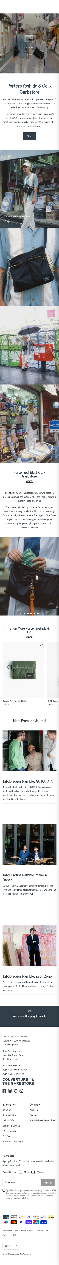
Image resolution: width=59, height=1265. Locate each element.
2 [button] (28, 1021)
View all (29, 480)
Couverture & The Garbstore (20, 1254)
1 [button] (25, 1021)
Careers (33, 1115)
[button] (21, 613)
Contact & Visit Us (11, 1125)
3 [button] (31, 1021)
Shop (29, 136)
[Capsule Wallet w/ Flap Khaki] (23, 670)
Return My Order (27, 1230)
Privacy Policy (22, 1198)
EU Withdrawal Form (10, 1230)
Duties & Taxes (42, 1230)
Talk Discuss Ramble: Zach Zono (27, 976)
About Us (34, 1109)
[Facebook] (4, 1091)
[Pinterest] (15, 1091)
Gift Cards (7, 1136)
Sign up (48, 1182)
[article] (29, 893)
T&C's (14, 1235)
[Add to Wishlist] (41, 645)
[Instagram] (10, 1091)
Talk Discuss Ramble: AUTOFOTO (28, 781)
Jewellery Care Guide (13, 1141)
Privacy (5, 1235)
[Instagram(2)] (21, 1091)
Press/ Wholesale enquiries (42, 1120)
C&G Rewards (9, 1131)
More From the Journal (29, 721)
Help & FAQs (8, 1120)
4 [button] (35, 1021)
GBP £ (8, 1246)
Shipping (7, 1109)
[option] (29, 576)
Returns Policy (9, 1115)
